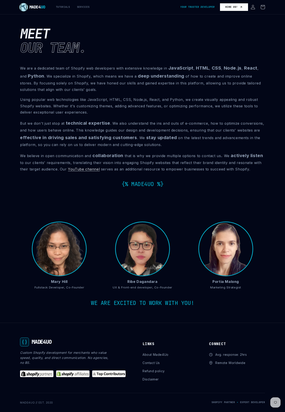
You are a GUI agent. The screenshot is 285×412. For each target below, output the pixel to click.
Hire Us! (231, 7)
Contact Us (151, 363)
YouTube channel (84, 169)
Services (83, 7)
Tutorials (63, 7)
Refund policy (153, 371)
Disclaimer (150, 379)
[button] (253, 7)
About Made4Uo (155, 354)
